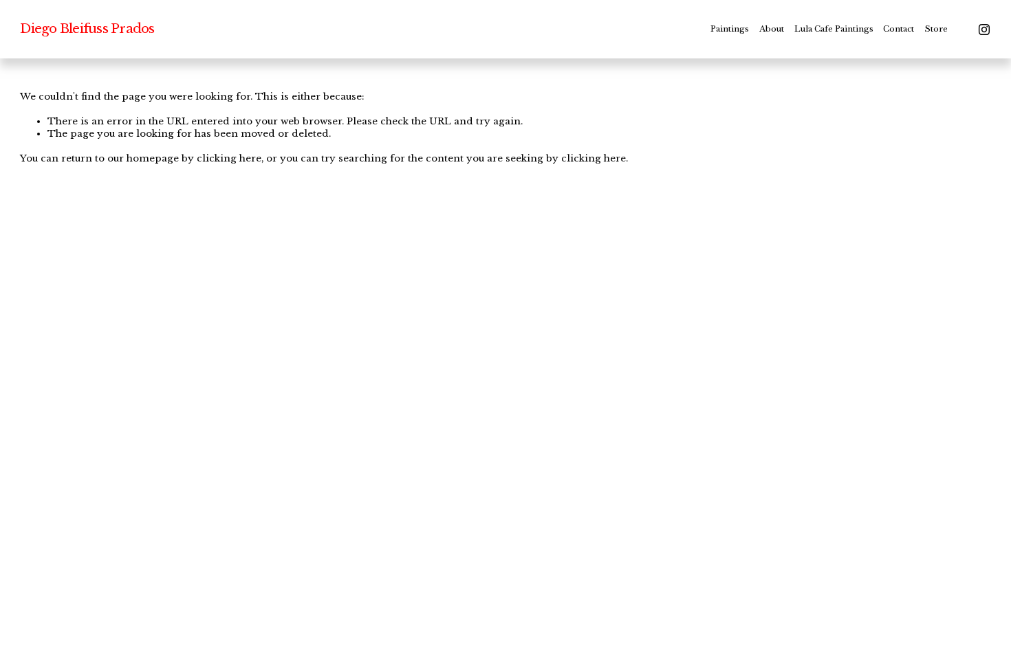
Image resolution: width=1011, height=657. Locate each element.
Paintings (729, 29)
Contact (898, 29)
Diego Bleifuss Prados (87, 28)
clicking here (229, 158)
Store (936, 29)
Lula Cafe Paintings (833, 29)
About (771, 29)
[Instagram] (984, 29)
